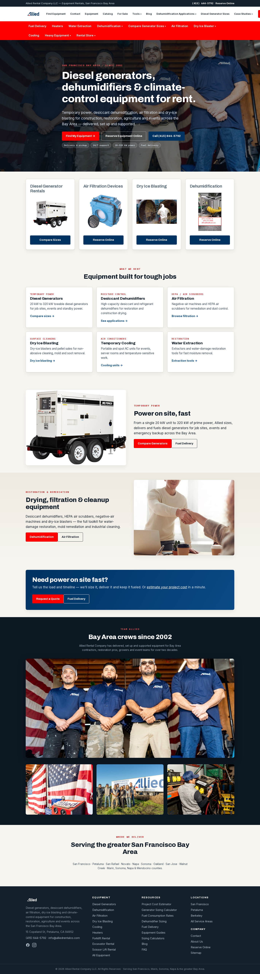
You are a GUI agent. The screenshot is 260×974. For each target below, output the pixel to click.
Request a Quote (48, 598)
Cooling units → (112, 365)
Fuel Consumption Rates (158, 915)
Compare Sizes (50, 239)
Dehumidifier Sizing (154, 921)
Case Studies (243, 13)
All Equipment (101, 955)
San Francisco (200, 904)
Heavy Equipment (58, 35)
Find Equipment (56, 13)
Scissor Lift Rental (104, 949)
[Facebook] (28, 945)
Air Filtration (179, 26)
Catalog (108, 13)
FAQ (144, 949)
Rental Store (86, 35)
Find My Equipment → (80, 135)
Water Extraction (80, 26)
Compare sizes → (42, 316)
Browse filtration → (185, 316)
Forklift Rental (101, 938)
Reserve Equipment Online (123, 135)
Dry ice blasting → (42, 360)
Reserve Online (224, 3)
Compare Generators (152, 443)
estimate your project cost (167, 587)
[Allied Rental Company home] (33, 14)
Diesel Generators (104, 904)
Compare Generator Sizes (147, 26)
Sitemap (196, 953)
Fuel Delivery (37, 26)
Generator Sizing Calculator (159, 910)
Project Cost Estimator (156, 904)
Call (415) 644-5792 (166, 135)
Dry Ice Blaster (205, 26)
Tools (136, 13)
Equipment (91, 13)
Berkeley (196, 915)
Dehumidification (110, 26)
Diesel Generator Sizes (215, 13)
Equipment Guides (153, 932)
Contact (75, 13)
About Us (197, 941)
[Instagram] (34, 945)
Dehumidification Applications (176, 13)
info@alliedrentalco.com (64, 938)
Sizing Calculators (153, 938)
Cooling (34, 35)
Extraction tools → (184, 360)
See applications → (114, 320)
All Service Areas (202, 921)
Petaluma (197, 910)
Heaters (57, 26)
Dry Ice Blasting (102, 921)
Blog (149, 13)
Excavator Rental (103, 944)
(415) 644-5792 (202, 3)
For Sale (122, 13)
